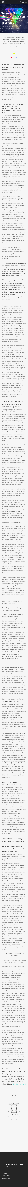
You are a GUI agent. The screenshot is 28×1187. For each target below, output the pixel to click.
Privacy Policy (6, 1178)
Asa (3, 26)
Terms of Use (6, 1176)
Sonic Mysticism (12, 31)
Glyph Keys (5, 1173)
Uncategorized (11, 33)
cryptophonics (10, 28)
